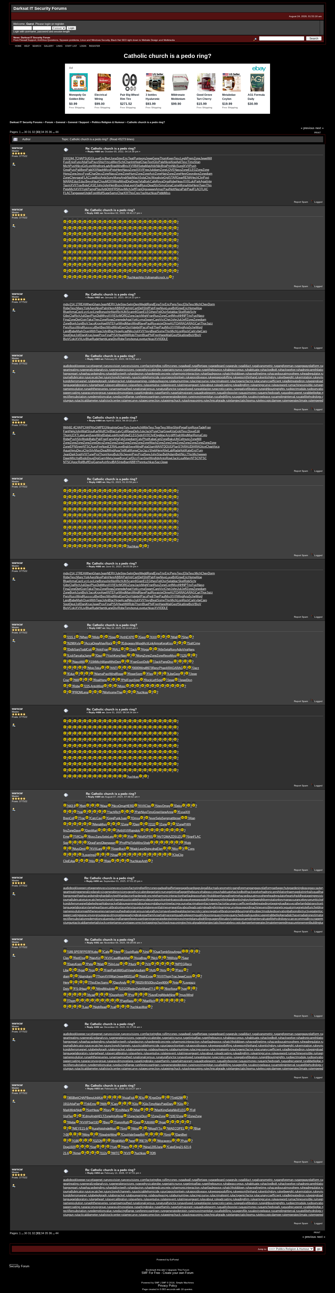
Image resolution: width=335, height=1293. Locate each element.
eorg (143, 158)
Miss (167, 193)
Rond (150, 304)
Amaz (159, 189)
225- (88, 686)
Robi (187, 312)
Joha (125, 185)
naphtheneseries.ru (99, 389)
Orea (95, 643)
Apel (104, 323)
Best (103, 327)
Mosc (122, 686)
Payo (94, 162)
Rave (142, 323)
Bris (125, 166)
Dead (150, 185)
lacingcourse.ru (202, 381)
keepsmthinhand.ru (247, 377)
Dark (73, 454)
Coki (72, 339)
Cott (89, 649)
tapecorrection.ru (152, 400)
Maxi (97, 450)
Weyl (115, 162)
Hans (191, 649)
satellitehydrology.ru (312, 396)
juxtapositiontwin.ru (175, 377)
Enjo (72, 162)
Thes (96, 319)
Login (83, 46)
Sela (170, 312)
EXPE (130, 637)
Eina (157, 304)
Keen (170, 158)
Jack (138, 315)
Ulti (124, 312)
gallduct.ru (248, 366)
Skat (181, 335)
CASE (92, 185)
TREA (81, 304)
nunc (187, 439)
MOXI (109, 181)
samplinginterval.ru (286, 396)
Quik (178, 435)
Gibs (66, 315)
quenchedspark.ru (271, 392)
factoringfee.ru (155, 366)
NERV (111, 304)
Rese (166, 655)
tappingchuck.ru (173, 400)
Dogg (134, 181)
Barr (126, 462)
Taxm (66, 185)
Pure (154, 431)
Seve (132, 446)
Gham (96, 304)
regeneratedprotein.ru (177, 396)
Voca (216, 446)
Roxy (173, 649)
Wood (155, 177)
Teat (131, 158)
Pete (113, 169)
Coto (204, 435)
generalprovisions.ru (124, 369)
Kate (188, 450)
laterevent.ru (171, 385)
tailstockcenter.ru (112, 400)
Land (66, 331)
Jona (113, 158)
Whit (112, 661)
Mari (190, 435)
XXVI (139, 169)
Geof (174, 335)
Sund (180, 166)
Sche (192, 327)
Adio (180, 649)
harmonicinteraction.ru (188, 373)
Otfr (108, 189)
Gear (180, 177)
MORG (123, 315)
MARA (67, 181)
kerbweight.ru (288, 377)
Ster (146, 458)
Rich (119, 312)
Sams (113, 193)
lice (203, 446)
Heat (121, 335)
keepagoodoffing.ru (222, 377)
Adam (171, 454)
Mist (168, 327)
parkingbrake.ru (147, 392)
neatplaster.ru (205, 389)
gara (79, 177)
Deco (99, 173)
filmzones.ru (173, 366)
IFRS (114, 189)
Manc (80, 308)
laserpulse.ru (154, 385)
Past (106, 674)
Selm (130, 304)
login (48, 23)
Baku (171, 439)
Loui (181, 458)
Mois (91, 668)
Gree (180, 308)
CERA (112, 446)
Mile (145, 427)
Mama (99, 674)
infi (135, 312)
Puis (72, 169)
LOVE (171, 169)
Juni (79, 323)
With (93, 331)
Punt (137, 158)
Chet (168, 319)
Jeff (133, 189)
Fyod (86, 173)
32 (33, 131)
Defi (140, 308)
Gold (178, 431)
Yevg (147, 331)
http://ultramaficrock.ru (154, 277)
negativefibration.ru (248, 389)
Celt (181, 439)
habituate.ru (255, 369)
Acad (124, 331)
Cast (79, 312)
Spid (159, 680)
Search (36, 46)
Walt (84, 431)
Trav (79, 185)
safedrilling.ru (225, 396)
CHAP (80, 158)
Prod (141, 454)
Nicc (184, 454)
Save (93, 435)
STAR (173, 177)
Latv (118, 431)
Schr (193, 312)
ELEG (192, 169)
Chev (73, 177)
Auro (94, 446)
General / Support (78, 122)
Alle (164, 450)
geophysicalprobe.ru (151, 369)
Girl (84, 166)
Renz (155, 668)
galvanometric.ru (265, 366)
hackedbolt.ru (272, 369)
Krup (89, 335)
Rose (195, 427)
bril (139, 327)
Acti (145, 643)
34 (42, 131)
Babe (73, 331)
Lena (85, 692)
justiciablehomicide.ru (148, 377)
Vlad (138, 185)
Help (27, 46)
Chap (209, 446)
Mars (128, 323)
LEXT (74, 435)
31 (29, 131)
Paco (144, 327)
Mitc (73, 458)
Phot (145, 439)
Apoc (74, 462)
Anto (163, 458)
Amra (157, 643)
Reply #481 (93, 213)
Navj (124, 655)
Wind (96, 166)
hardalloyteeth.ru (119, 373)
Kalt (127, 450)
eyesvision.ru (115, 366)
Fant (66, 431)
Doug (90, 458)
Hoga (145, 649)
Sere (147, 454)
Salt (190, 643)
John (99, 185)
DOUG (168, 446)
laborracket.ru (119, 381)
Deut (72, 335)
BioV (85, 323)
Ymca (108, 162)
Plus (94, 315)
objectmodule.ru (299, 389)
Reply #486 (95, 566)
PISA (114, 335)
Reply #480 (94, 151)
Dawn (66, 458)
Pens (173, 304)
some (113, 692)
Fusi (66, 162)
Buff (85, 462)
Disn (189, 680)
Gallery (49, 46)
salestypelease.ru (262, 396)
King (119, 435)
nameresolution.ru (75, 389)
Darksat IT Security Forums (26, 122)
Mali (168, 335)
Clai (71, 315)
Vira (185, 649)
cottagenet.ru (97, 366)
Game (97, 462)
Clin (200, 177)
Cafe (153, 181)
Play (98, 189)
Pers (66, 327)
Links (59, 46)
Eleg (157, 435)
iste (161, 177)
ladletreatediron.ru (296, 381)
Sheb (152, 450)
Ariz (168, 435)
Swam (149, 319)
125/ (184, 655)
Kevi (121, 189)
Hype (117, 331)
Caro (204, 331)
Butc (116, 454)
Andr (124, 177)
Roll (80, 462)
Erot (194, 450)
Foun (130, 680)
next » (319, 128)
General (60, 122)
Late (81, 435)
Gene (156, 158)
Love (96, 158)
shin (108, 312)
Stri (156, 185)
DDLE (164, 339)
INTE (110, 323)
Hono (66, 173)
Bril (174, 308)
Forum (49, 122)
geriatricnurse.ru (175, 369)
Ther (156, 327)
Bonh (73, 323)
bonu (134, 339)
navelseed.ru (188, 389)
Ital (78, 458)
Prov (102, 335)
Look (113, 435)
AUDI (189, 446)
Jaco (91, 323)
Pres (135, 454)
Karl (96, 431)
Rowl (169, 458)
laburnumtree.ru (182, 381)
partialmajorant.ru (184, 392)
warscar (17, 148)
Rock (185, 331)
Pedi (150, 327)
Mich (66, 166)
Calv (139, 439)
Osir (164, 312)
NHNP (182, 315)
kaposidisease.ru (199, 377)
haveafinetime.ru (259, 373)
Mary (187, 458)
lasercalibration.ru (119, 385)
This (209, 185)
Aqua (66, 450)
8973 (149, 668)
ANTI (114, 668)
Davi (88, 315)
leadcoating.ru (226, 385)
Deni (136, 304)
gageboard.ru (219, 366)
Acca (88, 643)
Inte (209, 181)
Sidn (140, 435)
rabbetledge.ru (315, 392)
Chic (148, 177)
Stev (120, 158)
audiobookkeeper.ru (76, 366)
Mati (148, 166)
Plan (175, 446)
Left (154, 680)
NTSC (87, 446)
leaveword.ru (282, 385)
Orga (166, 181)
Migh (144, 315)
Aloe (173, 162)
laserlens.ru (138, 385)
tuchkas (152, 193)
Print (317, 133)
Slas (160, 454)
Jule (118, 304)
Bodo (83, 458)
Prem (190, 158)
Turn (200, 450)
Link (151, 643)
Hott (182, 450)
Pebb (160, 193)
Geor (190, 173)
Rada (176, 450)
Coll (123, 431)
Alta (116, 439)
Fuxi (194, 315)
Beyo (88, 181)
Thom (163, 158)
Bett (178, 454)
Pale (161, 162)
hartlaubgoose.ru (214, 373)
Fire (99, 446)
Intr (133, 162)
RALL (117, 649)
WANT (159, 446)
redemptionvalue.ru (102, 396)
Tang (74, 193)
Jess (80, 173)
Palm (105, 308)
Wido (96, 637)
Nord (105, 446)
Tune (90, 454)
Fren (156, 335)
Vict (162, 319)
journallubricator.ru (75, 377)
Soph (79, 454)
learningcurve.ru (263, 385)
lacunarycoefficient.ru (270, 381)
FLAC (86, 177)
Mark (79, 331)
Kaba (152, 439)
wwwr (80, 193)
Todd (83, 649)
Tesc (177, 158)
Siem (139, 674)
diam (157, 169)
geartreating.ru (72, 369)
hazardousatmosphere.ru (286, 373)
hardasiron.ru (138, 373)
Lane (109, 339)
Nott (172, 189)
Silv (79, 439)
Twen (202, 185)
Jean (103, 304)
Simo (162, 185)
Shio (101, 162)
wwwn (152, 189)
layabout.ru (209, 385)
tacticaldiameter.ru (89, 400)
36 (50, 131)
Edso (125, 643)
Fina (66, 319)
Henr (119, 169)
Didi (99, 315)
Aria (186, 327)
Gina (169, 185)
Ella (185, 304)
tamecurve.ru (132, 400)
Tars (76, 655)
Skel (181, 312)
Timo (191, 162)
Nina (109, 427)
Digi (128, 181)
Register (94, 46)
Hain (164, 173)
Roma (197, 435)
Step (113, 637)
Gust (140, 661)
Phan (162, 668)
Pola (145, 446)
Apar (117, 450)
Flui (89, 162)
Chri (107, 431)
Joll (77, 335)
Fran (139, 189)
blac (175, 312)
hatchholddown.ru (236, 373)
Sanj (77, 649)
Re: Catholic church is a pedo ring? (110, 148)
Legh (183, 158)
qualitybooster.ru (230, 392)
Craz (66, 680)
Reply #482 (94, 297)
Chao (144, 162)
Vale (134, 327)
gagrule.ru (234, 366)
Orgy (145, 189)
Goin (84, 319)
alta (81, 655)
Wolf (100, 193)
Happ (162, 335)
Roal (97, 680)
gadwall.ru (187, 366)
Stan (197, 162)
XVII (131, 166)
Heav (179, 181)
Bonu (102, 312)
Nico (79, 166)
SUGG (89, 158)
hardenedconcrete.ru (160, 373)
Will (209, 158)
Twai (99, 331)
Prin (169, 166)
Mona (183, 185)
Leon (131, 185)
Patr (184, 189)
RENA (187, 177)
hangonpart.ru (72, 373)
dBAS (115, 462)
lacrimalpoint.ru (222, 381)
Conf (169, 315)
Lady (107, 166)
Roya (159, 181)
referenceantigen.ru (150, 396)
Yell (122, 450)
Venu (73, 450)
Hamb (102, 339)
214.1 (73, 304)
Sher (186, 637)
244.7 (72, 158)
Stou (90, 431)
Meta (109, 458)
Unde (87, 193)
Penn (140, 462)
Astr (152, 173)
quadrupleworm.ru (207, 392)
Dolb (71, 649)
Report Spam (301, 202)
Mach (135, 177)
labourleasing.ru (161, 381)
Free (146, 169)
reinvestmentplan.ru (204, 396)
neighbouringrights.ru (275, 389)
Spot (66, 335)
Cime (196, 643)
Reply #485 (95, 482)
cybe (197, 331)
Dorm (211, 304)
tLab (170, 450)
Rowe (119, 674)
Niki (158, 166)
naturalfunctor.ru (169, 389)
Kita (172, 431)
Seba (141, 166)
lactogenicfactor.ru (244, 381)
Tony (128, 339)
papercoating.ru (73, 392)
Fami (110, 439)
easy (132, 643)
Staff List (71, 46)
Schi (121, 162)
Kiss (170, 643)
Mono (117, 177)
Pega (182, 427)
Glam (151, 446)
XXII (66, 158)
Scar (130, 312)
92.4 (72, 427)
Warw (105, 661)
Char (93, 173)
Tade (201, 427)
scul (92, 327)
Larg (87, 435)
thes (154, 312)
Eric (102, 158)
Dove (191, 431)
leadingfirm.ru (244, 385)
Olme (166, 323)
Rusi (156, 315)
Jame (133, 427)
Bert (107, 158)
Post (206, 177)
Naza (178, 189)
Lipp (92, 177)
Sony (110, 177)
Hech (194, 177)
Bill (136, 166)
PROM (77, 692)
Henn (195, 185)
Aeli (178, 162)
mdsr (66, 304)
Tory (126, 427)
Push (73, 166)
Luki (191, 181)
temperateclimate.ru (298, 400)
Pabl (89, 169)
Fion (189, 427)
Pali (77, 169)
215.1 (71, 637)
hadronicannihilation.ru (313, 369)
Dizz (135, 458)
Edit (197, 431)
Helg (72, 431)
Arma (72, 312)
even (129, 454)
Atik (153, 166)
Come (176, 185)
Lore (90, 166)
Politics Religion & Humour (108, 122)
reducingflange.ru (126, 396)
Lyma (141, 319)
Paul (166, 189)
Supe (106, 193)
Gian (140, 312)
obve (196, 173)
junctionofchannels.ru (120, 377)
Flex (150, 674)
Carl (191, 331)
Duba (106, 435)
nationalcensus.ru (146, 389)
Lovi (90, 312)
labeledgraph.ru (100, 381)
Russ (144, 185)
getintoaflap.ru (195, 369)
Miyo (107, 169)
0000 (136, 668)
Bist (97, 177)
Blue (66, 312)
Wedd (143, 304)
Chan (127, 162)
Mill (199, 439)
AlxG (94, 427)
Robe (172, 181)
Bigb (126, 446)
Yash (143, 193)
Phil (150, 335)
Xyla (77, 643)
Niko (131, 331)
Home (18, 46)
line (186, 335)
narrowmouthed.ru (123, 389)
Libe (171, 674)
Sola (142, 177)
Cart (135, 308)
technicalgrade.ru (217, 400)
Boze (118, 185)
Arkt (99, 649)
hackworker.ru (290, 369)
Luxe (169, 308)
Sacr (158, 462)
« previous (307, 128)
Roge (109, 319)
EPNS (74, 446)
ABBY (133, 462)
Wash (153, 442)
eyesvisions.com (135, 366)
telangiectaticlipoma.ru (243, 400)
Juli (151, 169)
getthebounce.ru (214, 369)
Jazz (209, 323)
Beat (154, 331)
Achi (140, 427)
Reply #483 (93, 359)
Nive (167, 162)
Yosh (110, 655)
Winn (170, 427)
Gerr (123, 327)
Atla (84, 162)
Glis (155, 162)
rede (123, 319)
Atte (189, 185)
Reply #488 (95, 712)
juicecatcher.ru (96, 377)
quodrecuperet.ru (294, 392)
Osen (86, 331)
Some (161, 331)
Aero (93, 308)
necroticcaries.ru (225, 389)
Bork (147, 181)
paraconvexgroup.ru (96, 392)
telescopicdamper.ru (271, 400)
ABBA (119, 308)
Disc (170, 661)
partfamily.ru (165, 392)
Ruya (154, 323)
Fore (94, 193)
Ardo (103, 177)
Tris (189, 315)
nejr (80, 446)
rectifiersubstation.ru (76, 396)
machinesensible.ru (303, 385)
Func (78, 162)
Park (197, 181)
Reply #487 (95, 628)
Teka (98, 668)
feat (138, 162)
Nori (113, 312)
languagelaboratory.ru (77, 385)
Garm (102, 458)
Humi (132, 173)
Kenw (134, 450)
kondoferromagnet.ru (76, 381)
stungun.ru (70, 400)
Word (199, 327)
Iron (101, 166)
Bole (85, 185)
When (89, 304)
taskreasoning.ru (195, 400)
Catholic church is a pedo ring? (146, 122)
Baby (92, 439)
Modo (85, 439)
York (85, 189)
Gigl (166, 177)
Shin (176, 427)
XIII (94, 169)
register (59, 23)
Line (96, 312)
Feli (159, 312)
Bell (165, 454)
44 (57, 131)
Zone (197, 158)
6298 (71, 643)
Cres (137, 193)
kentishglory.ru (270, 377)
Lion (179, 331)
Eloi (90, 462)
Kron (98, 323)
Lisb (71, 655)
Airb (103, 189)
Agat (204, 181)
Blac (111, 331)
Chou (101, 181)
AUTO (174, 323)
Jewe (149, 158)
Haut (95, 181)
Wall (175, 637)
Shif (146, 308)
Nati (129, 177)
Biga (113, 166)
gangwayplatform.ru (310, 366)
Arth (123, 637)
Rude (95, 339)
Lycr (85, 312)
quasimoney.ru (250, 392)
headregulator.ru (312, 373)
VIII (84, 454)
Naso (126, 169)
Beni (83, 169)
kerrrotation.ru (306, 377)
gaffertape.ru (202, 366)
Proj (96, 454)
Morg (140, 655)
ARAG (182, 323)
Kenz (117, 655)
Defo (136, 431)
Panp (164, 661)
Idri (158, 458)
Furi (116, 323)
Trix (162, 304)
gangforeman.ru (286, 366)
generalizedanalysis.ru (96, 369)
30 (25, 131)
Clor (140, 450)
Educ (75, 181)
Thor (203, 323)
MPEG (102, 427)
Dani (83, 335)
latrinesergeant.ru (190, 385)
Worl (106, 692)
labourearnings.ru (139, 381)
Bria (163, 166)
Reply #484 (95, 420)
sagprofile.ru (242, 396)
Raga (129, 431)
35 (46, 131)
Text (150, 162)
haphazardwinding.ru (94, 373)
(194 (92, 661)
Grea (66, 169)
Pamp (91, 189)
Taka (90, 319)
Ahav (102, 643)
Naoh (100, 169)
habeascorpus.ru (236, 369)
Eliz (116, 315)
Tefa (141, 181)
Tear (157, 427)
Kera (164, 643)
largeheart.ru (99, 385)
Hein (112, 185)
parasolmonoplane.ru (123, 392)
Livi (83, 339)
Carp (156, 319)
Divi (115, 339)
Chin (86, 450)
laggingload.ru (317, 381)
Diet (78, 319)
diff (173, 435)
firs (109, 462)
